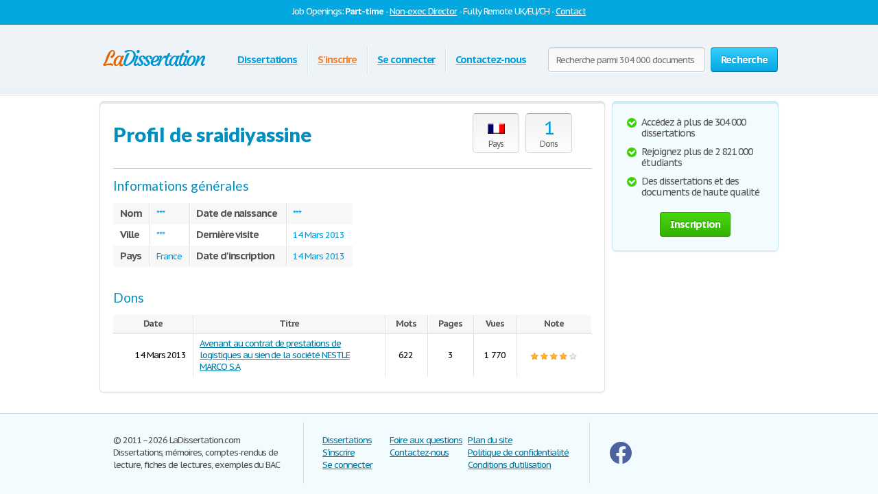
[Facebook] (621, 461)
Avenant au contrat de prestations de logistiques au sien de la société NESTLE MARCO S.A (274, 355)
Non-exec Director (423, 11)
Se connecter (406, 59)
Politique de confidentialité (518, 452)
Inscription (695, 224)
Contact (571, 11)
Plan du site (490, 440)
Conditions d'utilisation (509, 465)
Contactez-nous (490, 59)
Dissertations (267, 59)
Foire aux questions (426, 440)
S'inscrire (337, 59)
